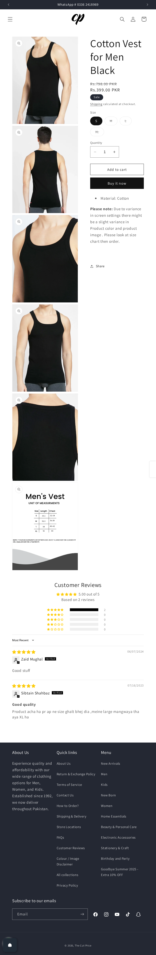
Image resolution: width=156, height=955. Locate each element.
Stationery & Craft (115, 848)
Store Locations (69, 827)
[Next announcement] (147, 4)
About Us (64, 763)
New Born (108, 795)
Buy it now (117, 183)
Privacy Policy (67, 885)
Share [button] (100, 266)
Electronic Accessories (118, 837)
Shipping (96, 104)
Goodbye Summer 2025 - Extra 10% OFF (119, 872)
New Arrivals (110, 763)
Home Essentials (113, 816)
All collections (67, 875)
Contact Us (65, 795)
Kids (104, 784)
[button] (10, 19)
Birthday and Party (115, 858)
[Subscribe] (82, 914)
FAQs (60, 837)
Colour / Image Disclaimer (68, 861)
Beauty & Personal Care (119, 827)
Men (104, 774)
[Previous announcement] (8, 4)
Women (107, 805)
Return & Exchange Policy (76, 774)
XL (99, 132)
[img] (24, 652)
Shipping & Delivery (72, 816)
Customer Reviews (71, 848)
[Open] (10, 945)
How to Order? (68, 805)
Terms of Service (69, 784)
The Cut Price (83, 945)
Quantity (96, 143)
